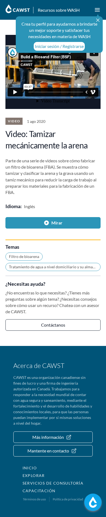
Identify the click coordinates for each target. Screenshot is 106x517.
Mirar (57, 222)
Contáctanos (53, 324)
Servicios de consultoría (53, 483)
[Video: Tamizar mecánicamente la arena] (53, 72)
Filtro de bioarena (24, 256)
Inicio (30, 468)
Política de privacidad (68, 499)
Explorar (34, 475)
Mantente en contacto (48, 450)
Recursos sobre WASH (59, 10)
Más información (48, 437)
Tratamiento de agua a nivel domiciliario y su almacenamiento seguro (55, 266)
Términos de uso (34, 499)
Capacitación (39, 490)
